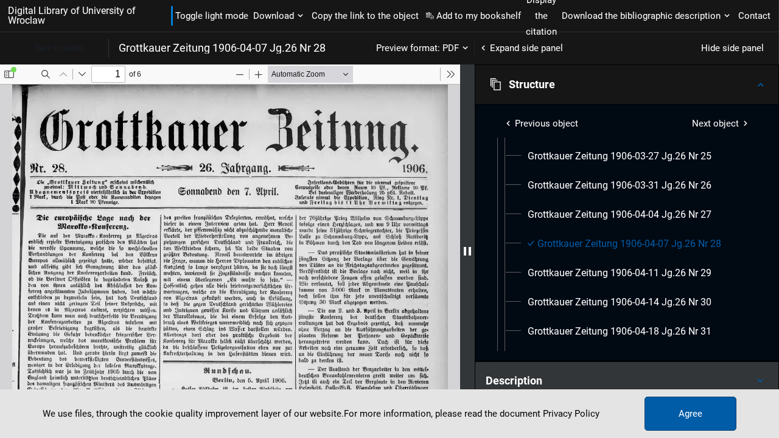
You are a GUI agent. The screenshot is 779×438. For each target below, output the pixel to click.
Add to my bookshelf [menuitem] (478, 15)
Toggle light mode (211, 15)
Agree (690, 413)
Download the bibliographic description (641, 15)
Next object (715, 123)
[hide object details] (467, 251)
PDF (450, 48)
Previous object (546, 123)
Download (273, 15)
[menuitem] (619, 156)
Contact (754, 15)
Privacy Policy (571, 413)
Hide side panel (732, 48)
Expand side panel (526, 48)
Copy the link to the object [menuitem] (365, 15)
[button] (626, 84)
